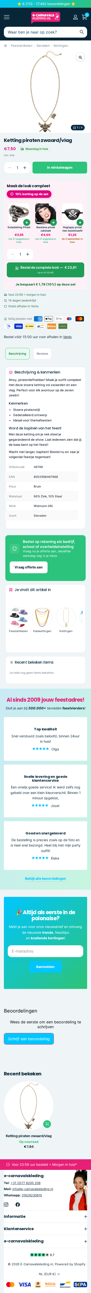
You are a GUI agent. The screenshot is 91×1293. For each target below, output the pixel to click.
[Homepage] (5, 45)
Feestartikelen (22, 45)
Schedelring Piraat (19, 227)
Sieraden (43, 45)
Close (45, 1217)
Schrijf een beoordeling (29, 1038)
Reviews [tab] (42, 353)
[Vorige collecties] (13, 599)
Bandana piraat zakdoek (45, 229)
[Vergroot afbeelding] (80, 57)
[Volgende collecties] (13, 641)
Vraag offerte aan (29, 567)
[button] (25, 167)
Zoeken (81, 32)
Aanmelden (45, 967)
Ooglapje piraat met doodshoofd (72, 229)
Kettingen (61, 45)
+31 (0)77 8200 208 (26, 1183)
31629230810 (32, 1195)
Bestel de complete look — (48, 269)
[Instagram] (6, 1204)
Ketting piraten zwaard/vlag (29, 1136)
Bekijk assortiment (6, 17)
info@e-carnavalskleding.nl (32, 1189)
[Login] (75, 17)
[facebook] (18, 1204)
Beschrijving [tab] (17, 353)
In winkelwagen (60, 167)
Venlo (67, 337)
